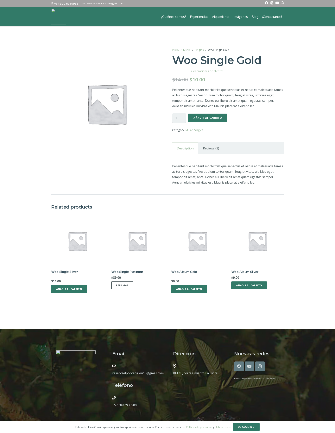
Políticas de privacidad (243, 378)
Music (186, 50)
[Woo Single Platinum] (137, 217)
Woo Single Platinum (127, 272)
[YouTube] (277, 2)
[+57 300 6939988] (114, 397)
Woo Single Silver (64, 272)
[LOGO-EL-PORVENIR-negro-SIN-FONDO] (58, 16)
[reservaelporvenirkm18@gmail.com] (114, 366)
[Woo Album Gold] (197, 217)
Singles (199, 50)
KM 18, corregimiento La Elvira (195, 373)
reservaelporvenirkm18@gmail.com (138, 373)
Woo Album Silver (245, 272)
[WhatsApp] (282, 2)
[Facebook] (266, 2)
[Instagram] (271, 3)
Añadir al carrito (207, 118)
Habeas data (259, 378)
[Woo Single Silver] (77, 217)
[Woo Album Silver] (257, 217)
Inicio (175, 50)
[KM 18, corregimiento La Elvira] (174, 366)
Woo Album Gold (184, 272)
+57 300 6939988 (124, 405)
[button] (69, 289)
